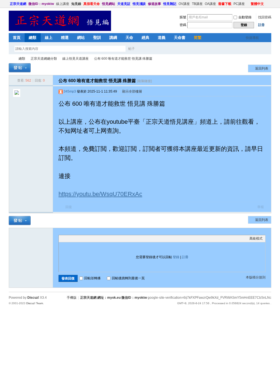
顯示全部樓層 (132, 91)
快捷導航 (252, 38)
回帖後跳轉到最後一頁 (128, 278)
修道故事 (154, 4)
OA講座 (210, 4)
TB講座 (197, 4)
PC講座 (239, 4)
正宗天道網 (18, 4)
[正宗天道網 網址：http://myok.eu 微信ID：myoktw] (60, 30)
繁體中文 (257, 4)
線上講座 (62, 4)
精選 (65, 37)
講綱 (113, 37)
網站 (81, 37)
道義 (161, 37)
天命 (129, 37)
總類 (32, 37)
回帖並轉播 (92, 278)
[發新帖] (20, 67)
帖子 (131, 49)
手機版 (72, 298)
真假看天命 (91, 4)
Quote (89, 238)
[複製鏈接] (144, 81)
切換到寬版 (268, 3)
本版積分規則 (256, 277)
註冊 (261, 25)
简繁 (198, 37)
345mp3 (70, 91)
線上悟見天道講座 (75, 59)
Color (68, 238)
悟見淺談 (139, 4)
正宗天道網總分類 (44, 59)
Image (75, 238)
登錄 (176, 257)
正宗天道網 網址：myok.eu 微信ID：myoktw (113, 298)
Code (95, 238)
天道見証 (123, 4)
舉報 (260, 207)
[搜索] (147, 48)
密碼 (183, 25)
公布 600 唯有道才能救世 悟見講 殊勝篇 (123, 59)
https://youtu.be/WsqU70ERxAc (100, 194)
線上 (48, 37)
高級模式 (255, 238)
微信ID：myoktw (41, 4)
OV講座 (184, 4)
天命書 (179, 37)
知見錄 (76, 4)
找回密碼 (264, 17)
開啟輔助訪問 (248, 3)
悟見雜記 (169, 4)
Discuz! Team (34, 303)
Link (82, 238)
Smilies (102, 238)
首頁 (17, 37)
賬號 (183, 17)
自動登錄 (245, 17)
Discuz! (33, 298)
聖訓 (97, 37)
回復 (68, 207)
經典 (145, 37)
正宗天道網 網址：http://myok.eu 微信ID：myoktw (11, 59)
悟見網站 (108, 4)
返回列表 (261, 68)
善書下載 (224, 4)
